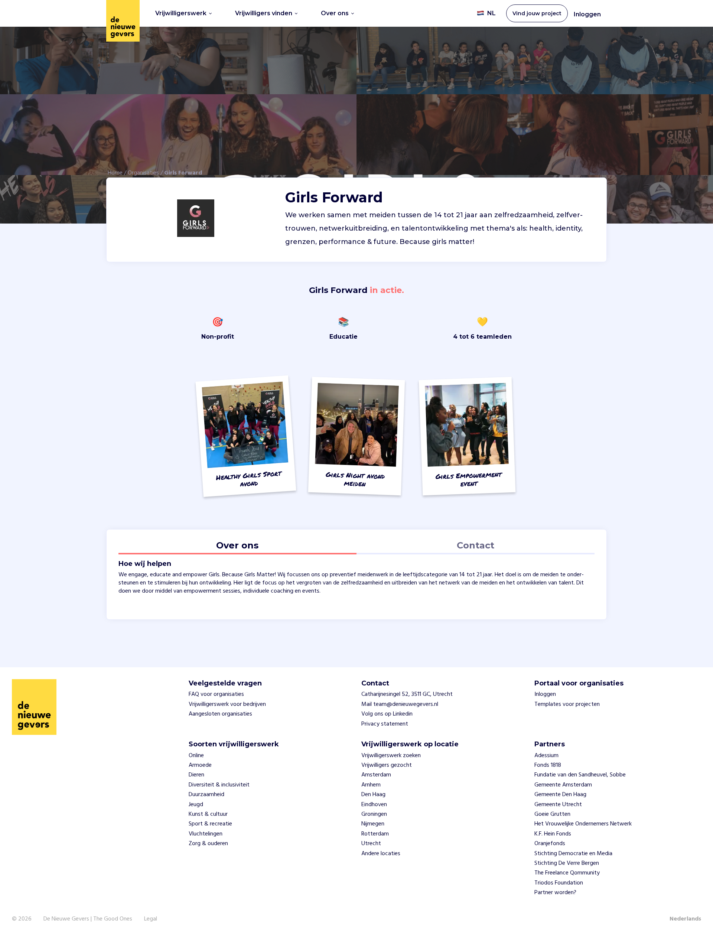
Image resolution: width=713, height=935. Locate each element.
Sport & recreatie (210, 824)
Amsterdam (376, 775)
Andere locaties (380, 854)
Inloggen (587, 14)
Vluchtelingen (205, 834)
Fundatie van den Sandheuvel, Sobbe (580, 775)
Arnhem (371, 785)
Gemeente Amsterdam (563, 785)
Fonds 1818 (547, 765)
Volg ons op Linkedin (387, 714)
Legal (150, 919)
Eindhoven (374, 804)
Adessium (546, 755)
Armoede (200, 765)
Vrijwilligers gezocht (386, 765)
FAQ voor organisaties (216, 694)
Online (196, 755)
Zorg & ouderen (208, 843)
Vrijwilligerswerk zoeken (391, 755)
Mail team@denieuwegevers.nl (399, 704)
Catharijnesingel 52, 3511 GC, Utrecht (407, 694)
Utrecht (371, 843)
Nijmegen (372, 824)
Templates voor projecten (567, 704)
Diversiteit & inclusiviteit (219, 785)
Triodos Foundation (558, 883)
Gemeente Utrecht (558, 804)
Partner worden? (555, 892)
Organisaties (143, 173)
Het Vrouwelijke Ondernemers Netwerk (583, 824)
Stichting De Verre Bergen (566, 863)
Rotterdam (375, 834)
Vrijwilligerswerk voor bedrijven (227, 704)
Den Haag (373, 794)
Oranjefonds (549, 843)
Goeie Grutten (552, 814)
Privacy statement (384, 724)
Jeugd (196, 804)
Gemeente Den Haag (560, 794)
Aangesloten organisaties (220, 714)
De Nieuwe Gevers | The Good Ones (87, 919)
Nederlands (685, 919)
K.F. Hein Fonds (552, 834)
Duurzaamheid (206, 794)
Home (115, 173)
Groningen (374, 814)
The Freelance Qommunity (567, 873)
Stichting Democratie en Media (573, 854)
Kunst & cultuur (208, 814)
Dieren (196, 775)
